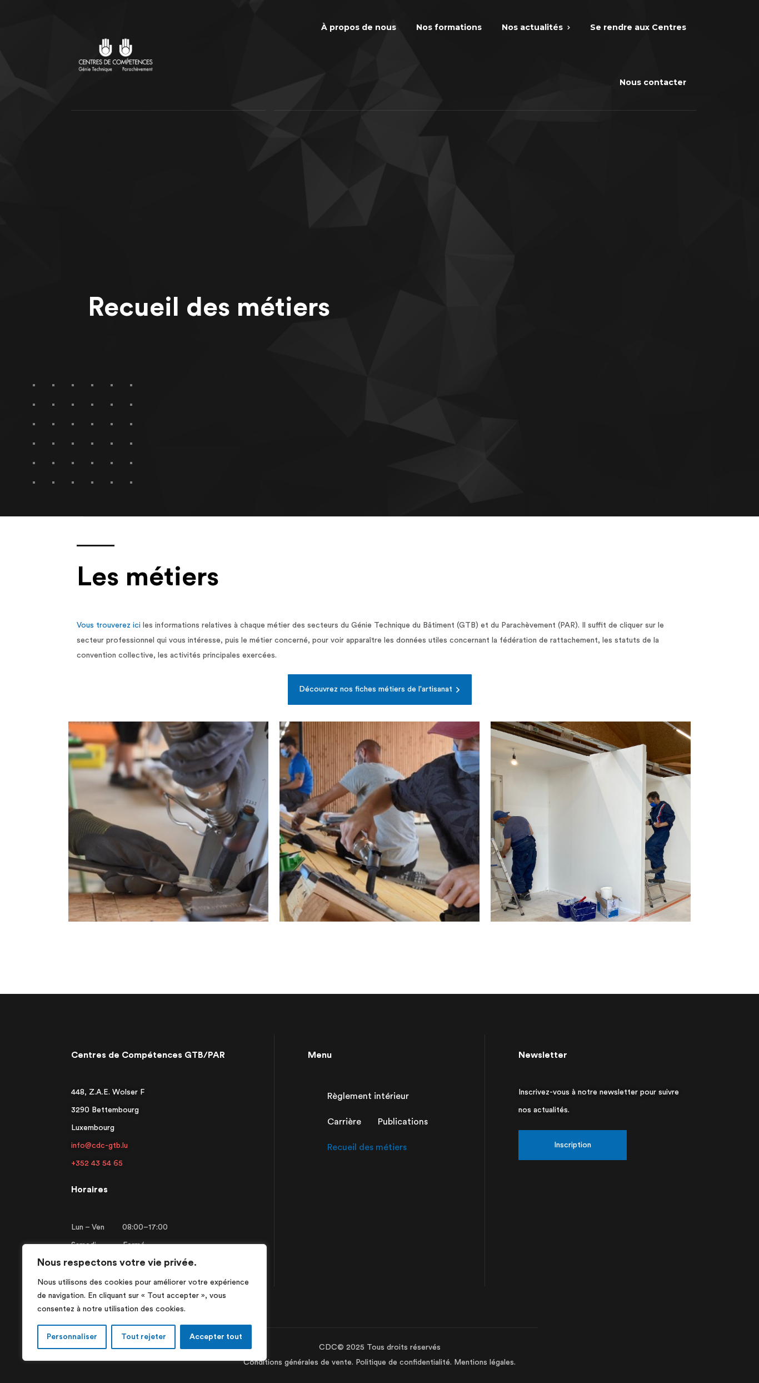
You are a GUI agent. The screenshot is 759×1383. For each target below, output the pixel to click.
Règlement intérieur (368, 1096)
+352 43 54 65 (97, 1163)
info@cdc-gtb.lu (99, 1146)
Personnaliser (72, 1337)
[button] (380, 689)
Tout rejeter (143, 1337)
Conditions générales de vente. (299, 1362)
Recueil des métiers (367, 1147)
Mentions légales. (485, 1362)
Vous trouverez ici (109, 625)
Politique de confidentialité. (405, 1362)
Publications (403, 1121)
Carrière (344, 1121)
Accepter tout (215, 1337)
